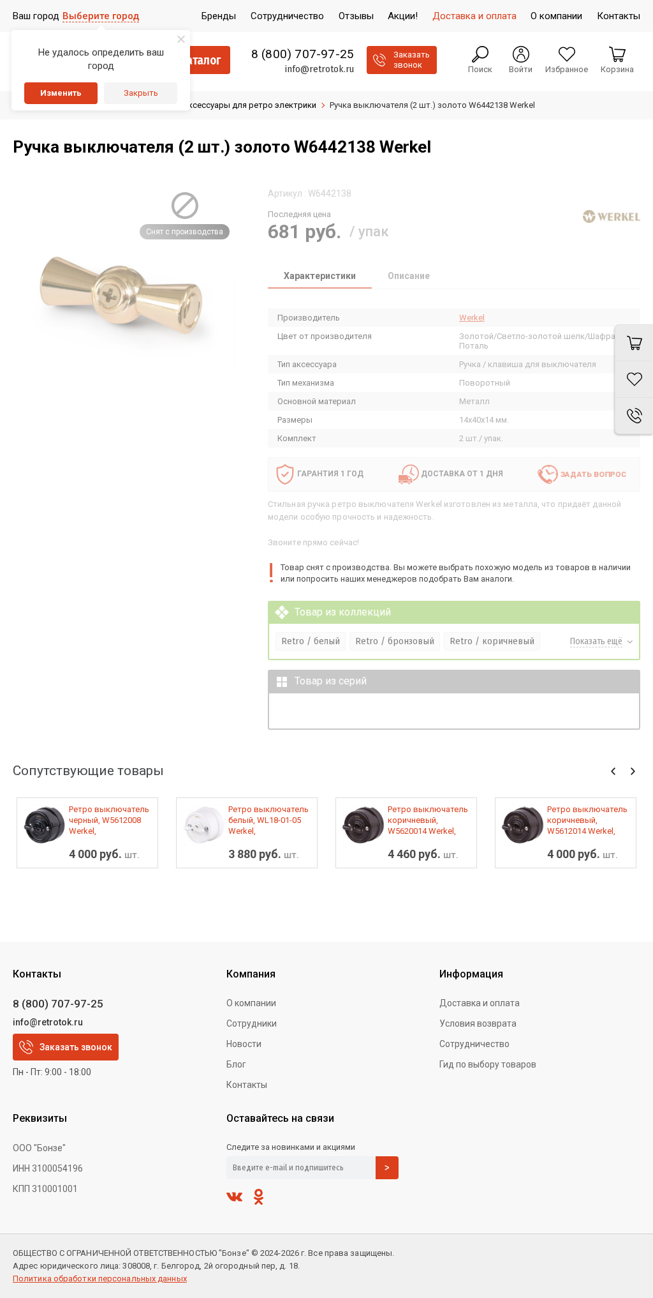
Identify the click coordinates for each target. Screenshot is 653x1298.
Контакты (246, 1085)
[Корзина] (634, 342)
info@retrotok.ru (319, 69)
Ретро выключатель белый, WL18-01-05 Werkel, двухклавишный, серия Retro (268, 820)
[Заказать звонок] (634, 416)
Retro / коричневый (492, 641)
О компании (251, 1003)
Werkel (472, 317)
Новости (243, 1044)
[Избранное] (634, 379)
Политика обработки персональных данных (100, 1278)
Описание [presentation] (409, 276)
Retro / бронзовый (394, 641)
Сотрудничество (474, 1044)
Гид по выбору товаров (487, 1064)
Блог (236, 1064)
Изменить (61, 93)
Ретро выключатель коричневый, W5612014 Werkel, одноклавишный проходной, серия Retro (587, 820)
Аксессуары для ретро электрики (249, 105)
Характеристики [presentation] (320, 276)
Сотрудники (251, 1023)
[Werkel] (611, 216)
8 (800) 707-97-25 (302, 54)
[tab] (320, 277)
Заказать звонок (76, 1047)
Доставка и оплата (479, 1003)
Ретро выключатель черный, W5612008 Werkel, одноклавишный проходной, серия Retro (109, 820)
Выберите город (100, 16)
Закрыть (141, 93)
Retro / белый (310, 641)
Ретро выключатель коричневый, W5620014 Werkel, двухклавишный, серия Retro (428, 820)
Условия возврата (478, 1023)
